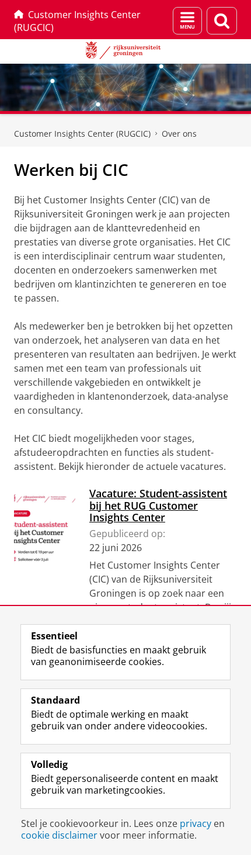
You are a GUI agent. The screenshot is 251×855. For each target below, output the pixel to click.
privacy (195, 823)
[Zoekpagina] (221, 20)
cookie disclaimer (59, 835)
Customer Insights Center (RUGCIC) (77, 21)
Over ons (179, 133)
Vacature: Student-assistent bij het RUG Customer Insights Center (158, 505)
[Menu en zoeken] (187, 20)
